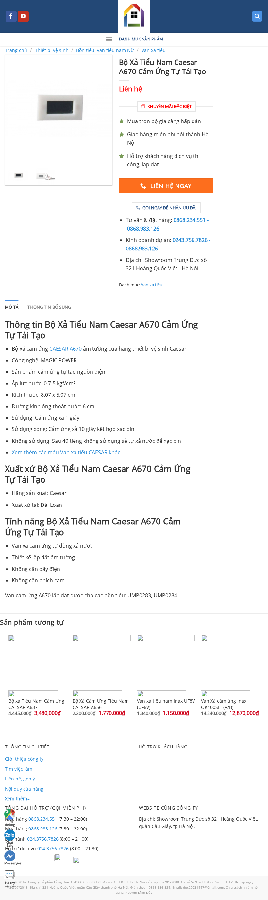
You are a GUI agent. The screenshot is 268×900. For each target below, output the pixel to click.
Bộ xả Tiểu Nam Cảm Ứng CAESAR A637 (36, 704)
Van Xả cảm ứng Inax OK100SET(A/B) (223, 704)
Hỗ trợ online (10, 883)
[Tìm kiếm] (257, 16)
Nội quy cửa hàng (24, 789)
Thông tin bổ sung (49, 307)
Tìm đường (10, 822)
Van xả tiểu (154, 50)
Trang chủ (16, 50)
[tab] (11, 306)
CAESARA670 (65, 348)
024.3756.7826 (43, 839)
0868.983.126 (42, 829)
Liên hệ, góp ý (20, 779)
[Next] (102, 108)
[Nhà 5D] (134, 16)
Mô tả (11, 307)
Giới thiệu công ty (24, 759)
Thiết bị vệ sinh (52, 50)
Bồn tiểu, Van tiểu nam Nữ (105, 50)
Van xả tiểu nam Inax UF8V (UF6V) (166, 704)
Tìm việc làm (18, 769)
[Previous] (15, 108)
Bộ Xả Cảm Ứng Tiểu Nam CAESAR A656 (101, 704)
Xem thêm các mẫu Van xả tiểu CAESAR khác (66, 452)
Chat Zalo (9, 843)
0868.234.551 (42, 819)
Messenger (10, 863)
